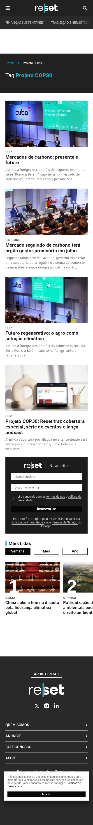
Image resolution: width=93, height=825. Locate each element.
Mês (46, 551)
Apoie (10, 758)
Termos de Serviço (65, 522)
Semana (18, 551)
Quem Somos (17, 725)
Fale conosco (18, 747)
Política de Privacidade (28, 522)
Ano (75, 551)
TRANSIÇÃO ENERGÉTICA (70, 22)
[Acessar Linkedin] (56, 706)
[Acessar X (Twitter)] (37, 706)
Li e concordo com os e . (49, 498)
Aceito (46, 794)
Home (9, 63)
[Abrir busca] (85, 8)
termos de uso (55, 496)
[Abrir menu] (7, 8)
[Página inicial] (46, 690)
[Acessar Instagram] (47, 706)
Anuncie (13, 736)
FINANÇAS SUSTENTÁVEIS (24, 22)
